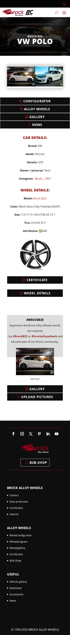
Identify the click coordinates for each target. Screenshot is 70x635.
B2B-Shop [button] (38, 462)
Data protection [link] (19, 501)
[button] (64, 4)
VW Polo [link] (35, 379)
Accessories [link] (17, 594)
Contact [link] (14, 495)
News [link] (13, 600)
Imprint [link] (14, 514)
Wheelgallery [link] (17, 548)
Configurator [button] (37, 101)
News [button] (37, 125)
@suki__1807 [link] (43, 178)
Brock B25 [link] (40, 198)
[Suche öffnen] (56, 12)
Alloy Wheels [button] (37, 109)
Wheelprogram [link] (18, 541)
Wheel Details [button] (37, 293)
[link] (18, 12)
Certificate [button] (37, 280)
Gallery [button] (37, 117)
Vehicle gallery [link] (18, 581)
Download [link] (16, 588)
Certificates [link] (16, 508)
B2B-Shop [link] (15, 560)
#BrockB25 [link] (35, 320)
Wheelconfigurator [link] (21, 535)
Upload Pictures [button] (37, 397)
